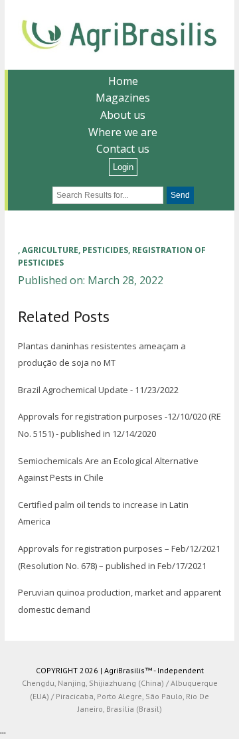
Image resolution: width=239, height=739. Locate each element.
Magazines (123, 97)
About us (122, 115)
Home (123, 81)
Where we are (122, 132)
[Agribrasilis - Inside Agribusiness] (119, 34)
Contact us (122, 148)
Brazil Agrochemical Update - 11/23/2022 (98, 390)
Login (123, 167)
